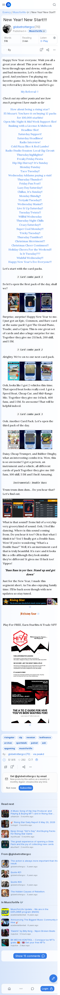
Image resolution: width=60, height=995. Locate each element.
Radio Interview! (30, 142)
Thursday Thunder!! (30, 179)
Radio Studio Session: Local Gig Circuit (30, 150)
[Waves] (21, 989)
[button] (4, 759)
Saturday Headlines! (30, 138)
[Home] (9, 989)
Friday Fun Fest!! (30, 183)
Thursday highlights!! (30, 154)
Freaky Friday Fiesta (30, 159)
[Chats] (32, 989)
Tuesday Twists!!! (30, 212)
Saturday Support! (30, 134)
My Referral (28, 91)
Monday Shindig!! (30, 196)
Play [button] (45, 41)
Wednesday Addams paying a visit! (30, 175)
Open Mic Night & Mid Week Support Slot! (30, 121)
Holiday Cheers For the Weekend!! (30, 249)
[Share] (47, 50)
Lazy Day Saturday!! (30, 187)
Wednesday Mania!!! (30, 204)
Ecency (7, 12)
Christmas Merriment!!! (30, 241)
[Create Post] (53, 978)
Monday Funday (30, 167)
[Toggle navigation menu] (3, 4)
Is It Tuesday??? (30, 253)
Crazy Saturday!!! (30, 224)
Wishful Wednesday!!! (30, 257)
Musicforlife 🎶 (21, 12)
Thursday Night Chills (30, 220)
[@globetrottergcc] (7, 28)
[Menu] (54, 50)
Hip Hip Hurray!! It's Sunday (30, 163)
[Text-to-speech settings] (54, 37)
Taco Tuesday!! (30, 171)
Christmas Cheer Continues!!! (30, 245)
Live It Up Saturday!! (30, 208)
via (38, 754)
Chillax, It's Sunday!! (30, 191)
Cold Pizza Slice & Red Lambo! (30, 146)
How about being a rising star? (30, 109)
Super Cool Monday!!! (30, 229)
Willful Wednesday (30, 216)
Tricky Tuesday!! (30, 233)
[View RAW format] (6, 767)
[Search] (54, 4)
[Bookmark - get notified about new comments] (41, 50)
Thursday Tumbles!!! (30, 237)
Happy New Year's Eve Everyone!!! (30, 261)
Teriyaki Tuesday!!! (30, 200)
